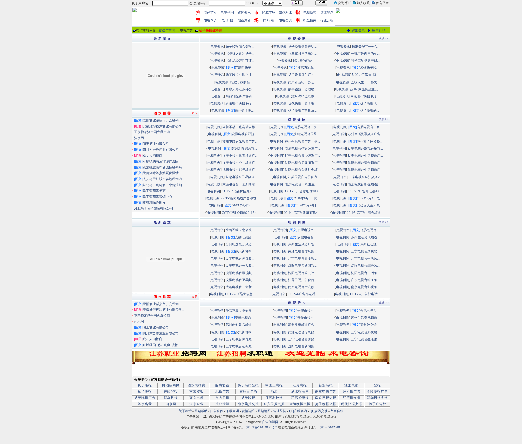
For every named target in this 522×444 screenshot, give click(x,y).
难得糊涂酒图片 (154, 202)
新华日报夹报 (377, 398)
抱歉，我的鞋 (240, 82)
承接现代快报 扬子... (240, 103)
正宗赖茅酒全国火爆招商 (152, 132)
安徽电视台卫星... (306, 134)
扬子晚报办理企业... (240, 75)
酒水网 (139, 138)
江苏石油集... (306, 68)
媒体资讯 (244, 12)
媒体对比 (285, 12)
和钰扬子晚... (369, 68)
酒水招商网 (300, 391)
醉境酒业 (222, 385)
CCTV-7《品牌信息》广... (240, 191)
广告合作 (216, 411)
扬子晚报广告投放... (302, 110)
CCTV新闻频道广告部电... (240, 198)
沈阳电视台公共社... (302, 273)
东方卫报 (222, 398)
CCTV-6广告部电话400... (302, 191)
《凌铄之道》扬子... (240, 53)
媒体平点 (326, 12)
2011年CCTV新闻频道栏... (302, 213)
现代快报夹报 (351, 404)
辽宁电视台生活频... (365, 258)
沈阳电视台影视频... (240, 273)
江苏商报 (300, 385)
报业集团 (244, 20)
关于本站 (185, 411)
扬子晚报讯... (369, 103)
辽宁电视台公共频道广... (239, 163)
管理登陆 (279, 411)
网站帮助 (200, 411)
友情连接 (248, 411)
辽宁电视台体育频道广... (239, 156)
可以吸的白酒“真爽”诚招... (162, 161)
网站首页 (210, 12)
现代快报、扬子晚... (302, 103)
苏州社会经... (369, 244)
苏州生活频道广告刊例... (302, 141)
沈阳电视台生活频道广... (365, 170)
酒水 (274, 391)
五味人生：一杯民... (365, 82)
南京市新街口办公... (302, 82)
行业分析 (326, 20)
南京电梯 (196, 398)
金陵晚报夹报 (299, 404)
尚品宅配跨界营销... (240, 96)
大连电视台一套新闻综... (239, 184)
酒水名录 (145, 404)
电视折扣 (309, 12)
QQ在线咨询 (298, 411)
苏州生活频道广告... (302, 244)
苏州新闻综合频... (244, 148)
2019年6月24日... (307, 205)
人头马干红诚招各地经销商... (163, 179)
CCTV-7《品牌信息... (240, 294)
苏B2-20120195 (330, 427)
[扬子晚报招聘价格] (363, 16)
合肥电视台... (306, 230)
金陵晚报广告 (377, 391)
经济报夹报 (352, 398)
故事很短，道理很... (302, 89)
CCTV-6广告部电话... (303, 294)
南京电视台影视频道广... (365, 184)
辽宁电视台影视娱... (365, 251)
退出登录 (358, 30)
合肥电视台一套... (369, 127)
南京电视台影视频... (365, 287)
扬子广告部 (377, 404)
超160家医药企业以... (365, 89)
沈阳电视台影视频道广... (239, 170)
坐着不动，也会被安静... (239, 127)
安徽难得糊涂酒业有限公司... (163, 126)
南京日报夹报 (325, 398)
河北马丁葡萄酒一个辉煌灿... (163, 185)
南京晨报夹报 (248, 404)
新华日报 (171, 398)
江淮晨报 (351, 385)
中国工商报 (274, 385)
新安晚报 (326, 385)
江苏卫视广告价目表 (302, 177)
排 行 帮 (268, 20)
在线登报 (171, 391)
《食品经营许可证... (240, 61)
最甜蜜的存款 (302, 61)
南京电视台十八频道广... (302, 184)
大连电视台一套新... (240, 287)
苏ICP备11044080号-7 (261, 427)
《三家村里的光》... (302, 53)
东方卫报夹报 (274, 404)
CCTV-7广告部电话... (365, 294)
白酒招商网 (171, 385)
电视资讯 (217, 46)
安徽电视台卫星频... (240, 280)
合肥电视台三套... (306, 127)
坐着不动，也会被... (240, 230)
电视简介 (210, 20)
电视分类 (285, 20)
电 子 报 (227, 20)
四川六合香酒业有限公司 (161, 150)
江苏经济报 (300, 398)
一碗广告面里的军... (365, 53)
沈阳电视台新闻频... (302, 265)
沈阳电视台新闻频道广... (302, 163)
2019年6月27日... (244, 205)
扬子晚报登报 (248, 385)
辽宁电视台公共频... (240, 265)
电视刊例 (227, 12)
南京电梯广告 (325, 391)
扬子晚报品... (369, 110)
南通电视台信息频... (302, 251)
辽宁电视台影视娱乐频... (365, 148)
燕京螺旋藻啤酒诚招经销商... (163, 167)
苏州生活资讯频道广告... (365, 134)
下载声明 (232, 411)
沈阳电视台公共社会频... (302, 170)
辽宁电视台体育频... (240, 258)
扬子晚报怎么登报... (240, 46)
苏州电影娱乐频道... (240, 244)
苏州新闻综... (244, 251)
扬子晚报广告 (145, 398)
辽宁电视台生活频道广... (365, 156)
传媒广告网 (167, 30)
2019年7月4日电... (369, 198)
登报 (377, 385)
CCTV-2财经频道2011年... (240, 213)
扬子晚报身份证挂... (302, 75)
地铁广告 (222, 391)
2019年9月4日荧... (306, 198)
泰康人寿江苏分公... (240, 89)
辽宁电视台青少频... (302, 258)
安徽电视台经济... (244, 134)
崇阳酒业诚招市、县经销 (161, 120)
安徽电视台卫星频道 (240, 177)
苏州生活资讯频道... (365, 237)
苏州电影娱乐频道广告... (239, 141)
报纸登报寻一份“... (365, 46)
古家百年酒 (248, 391)
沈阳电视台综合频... (365, 265)
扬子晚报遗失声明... (302, 46)
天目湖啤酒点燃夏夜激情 (161, 173)
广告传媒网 (270, 422)
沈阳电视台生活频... (365, 273)
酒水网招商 (197, 385)
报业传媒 (222, 404)
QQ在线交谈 (319, 411)
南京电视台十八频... (302, 287)
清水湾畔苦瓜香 (302, 96)
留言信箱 (336, 411)
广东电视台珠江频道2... (365, 177)
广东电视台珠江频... (365, 280)
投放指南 (309, 20)
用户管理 (378, 30)
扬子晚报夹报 (325, 404)
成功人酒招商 (152, 156)
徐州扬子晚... (244, 110)
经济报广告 (352, 391)
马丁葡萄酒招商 (154, 191)
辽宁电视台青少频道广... (302, 156)
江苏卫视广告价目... (302, 280)
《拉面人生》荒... (369, 205)
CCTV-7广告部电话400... (365, 191)
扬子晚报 (145, 385)
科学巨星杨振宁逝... (365, 61)
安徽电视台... (244, 237)
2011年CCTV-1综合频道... (365, 213)
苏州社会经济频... (369, 141)
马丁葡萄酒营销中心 (157, 197)
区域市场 (268, 12)
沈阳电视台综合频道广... (365, 163)
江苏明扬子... (244, 68)
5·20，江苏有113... (365, 75)
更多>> (384, 38)
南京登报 (196, 391)
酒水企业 (196, 404)
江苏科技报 (274, 398)
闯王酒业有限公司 (156, 144)
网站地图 (264, 411)
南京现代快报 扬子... (365, 96)
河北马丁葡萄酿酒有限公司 (153, 208)
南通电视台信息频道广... (302, 148)
